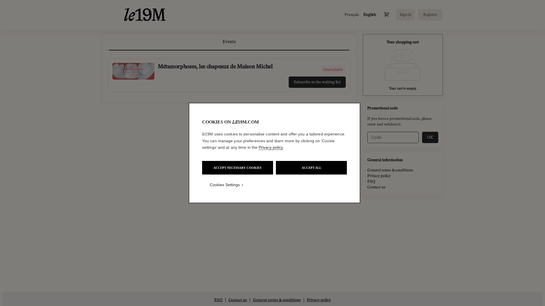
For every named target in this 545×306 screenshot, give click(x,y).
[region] (274, 153)
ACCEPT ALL (311, 167)
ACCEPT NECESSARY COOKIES (237, 167)
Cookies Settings (225, 184)
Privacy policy (271, 147)
